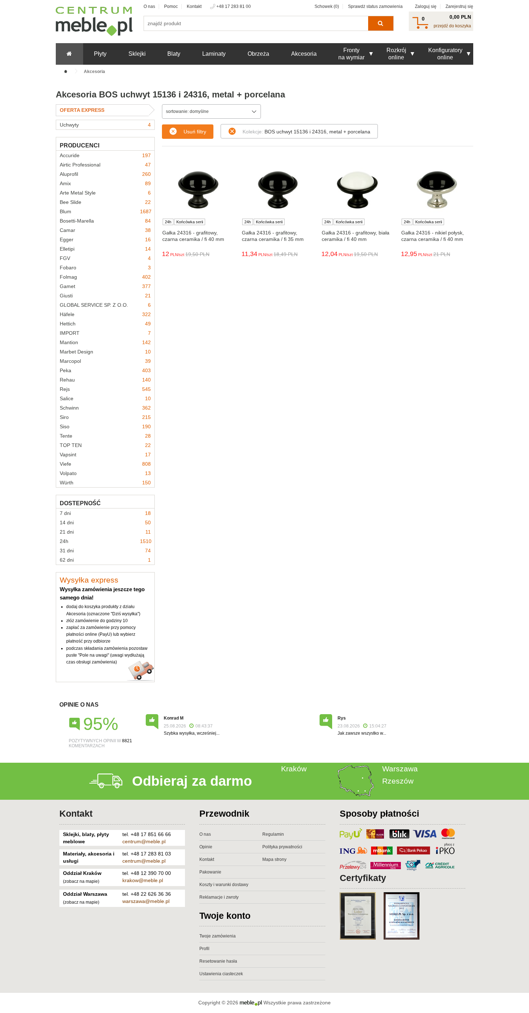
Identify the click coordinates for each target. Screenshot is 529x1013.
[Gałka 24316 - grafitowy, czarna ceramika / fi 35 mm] (277, 190)
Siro (105, 417)
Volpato (105, 473)
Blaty (173, 54)
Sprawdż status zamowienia (375, 6)
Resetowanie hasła (218, 961)
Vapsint (105, 454)
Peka (105, 370)
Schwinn (105, 408)
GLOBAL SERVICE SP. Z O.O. (105, 305)
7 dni (105, 513)
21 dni (105, 532)
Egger (105, 239)
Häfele (105, 314)
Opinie (205, 846)
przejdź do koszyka (452, 25)
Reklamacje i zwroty (219, 897)
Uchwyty (105, 125)
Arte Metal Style (105, 193)
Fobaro (105, 267)
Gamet (105, 286)
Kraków (294, 769)
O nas (149, 6)
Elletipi (105, 249)
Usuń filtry (195, 131)
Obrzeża (258, 54)
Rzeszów (397, 781)
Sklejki (137, 54)
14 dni (105, 522)
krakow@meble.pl (142, 880)
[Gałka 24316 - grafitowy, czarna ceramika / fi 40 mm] (198, 190)
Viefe (105, 464)
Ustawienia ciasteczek (221, 973)
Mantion (105, 342)
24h (106, 541)
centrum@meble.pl (144, 841)
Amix (105, 183)
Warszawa (400, 769)
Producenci (79, 145)
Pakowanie (210, 872)
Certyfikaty (363, 878)
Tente (105, 436)
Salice (105, 398)
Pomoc (171, 6)
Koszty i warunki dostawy (223, 884)
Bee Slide (105, 202)
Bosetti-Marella (105, 221)
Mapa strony (274, 859)
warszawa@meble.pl (145, 901)
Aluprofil (105, 174)
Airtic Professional (105, 165)
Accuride (105, 155)
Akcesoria (304, 54)
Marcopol (105, 361)
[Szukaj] (380, 23)
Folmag (105, 277)
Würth (105, 482)
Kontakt (194, 6)
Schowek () (327, 6)
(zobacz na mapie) (81, 881)
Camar (105, 230)
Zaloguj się (426, 6)
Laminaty (214, 54)
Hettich (105, 324)
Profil (204, 948)
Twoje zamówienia (217, 936)
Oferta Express (82, 110)
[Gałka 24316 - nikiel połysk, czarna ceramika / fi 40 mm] (437, 190)
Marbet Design (105, 352)
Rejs (105, 389)
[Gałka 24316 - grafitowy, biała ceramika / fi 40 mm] (357, 190)
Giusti (105, 295)
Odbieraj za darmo (192, 781)
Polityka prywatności (282, 846)
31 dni (105, 550)
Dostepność (80, 503)
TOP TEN (105, 445)
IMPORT (105, 333)
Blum (106, 211)
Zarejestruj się (459, 6)
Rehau (105, 380)
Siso (105, 426)
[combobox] (211, 111)
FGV (105, 258)
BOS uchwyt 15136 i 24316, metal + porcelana (306, 131)
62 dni (105, 560)
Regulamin (273, 834)
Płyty (100, 54)
